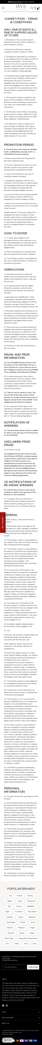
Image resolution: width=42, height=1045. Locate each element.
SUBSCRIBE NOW (31, 528)
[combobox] (25, 525)
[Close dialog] (40, 512)
